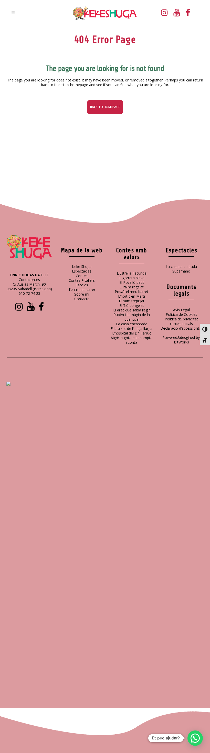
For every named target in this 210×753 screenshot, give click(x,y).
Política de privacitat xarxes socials (181, 321)
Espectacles (81, 271)
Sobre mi (81, 294)
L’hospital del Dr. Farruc (131, 333)
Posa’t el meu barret (131, 291)
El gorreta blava (131, 277)
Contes (82, 275)
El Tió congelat (131, 305)
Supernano (181, 271)
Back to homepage (105, 107)
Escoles (82, 285)
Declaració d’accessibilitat (181, 328)
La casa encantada (131, 323)
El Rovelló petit (131, 282)
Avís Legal (181, 309)
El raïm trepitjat (131, 300)
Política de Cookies (181, 314)
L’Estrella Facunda (131, 273)
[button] (195, 738)
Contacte (81, 298)
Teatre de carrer (81, 289)
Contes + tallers (82, 280)
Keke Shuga (81, 266)
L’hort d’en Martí (131, 296)
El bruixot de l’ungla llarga (131, 328)
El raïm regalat (132, 287)
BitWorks (181, 342)
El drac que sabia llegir (131, 310)
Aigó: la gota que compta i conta (131, 340)
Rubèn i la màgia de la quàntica (131, 317)
